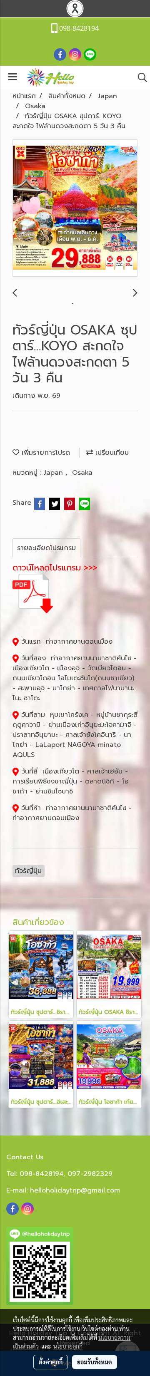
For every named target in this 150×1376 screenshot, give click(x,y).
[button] (139, 77)
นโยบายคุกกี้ (67, 1346)
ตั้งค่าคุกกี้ (50, 1362)
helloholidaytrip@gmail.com (75, 1190)
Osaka (82, 473)
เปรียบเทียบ (111, 453)
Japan (54, 473)
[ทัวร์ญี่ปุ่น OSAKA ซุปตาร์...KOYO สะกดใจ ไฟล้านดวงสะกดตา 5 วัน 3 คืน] (75, 208)
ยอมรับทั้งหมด (94, 1362)
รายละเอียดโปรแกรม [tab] (46, 548)
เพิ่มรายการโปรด (44, 453)
